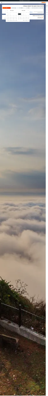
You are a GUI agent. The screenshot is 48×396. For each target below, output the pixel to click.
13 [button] (13, 17)
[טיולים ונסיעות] (47, 12)
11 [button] (20, 15)
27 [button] (13, 20)
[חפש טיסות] (47, 4)
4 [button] (16, 15)
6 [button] (13, 15)
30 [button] (23, 20)
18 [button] (20, 17)
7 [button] (26, 15)
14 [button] (26, 17)
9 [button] (23, 15)
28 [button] (26, 20)
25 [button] (16, 20)
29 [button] (10, 20)
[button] (0, 0)
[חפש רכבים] (47, 7)
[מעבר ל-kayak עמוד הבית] (44, 2)
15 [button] (10, 17)
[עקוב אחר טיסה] (47, 10)
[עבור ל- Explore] (47, 9)
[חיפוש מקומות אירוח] (47, 6)
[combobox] (36, 7)
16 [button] (23, 17)
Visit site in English (22, 0)
